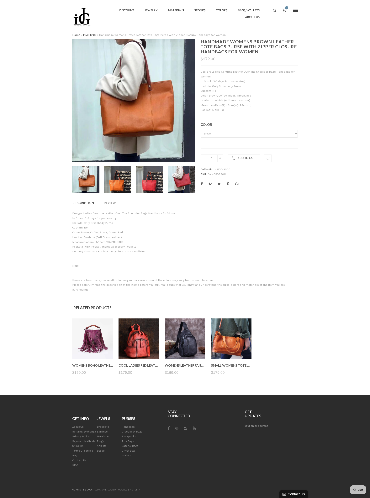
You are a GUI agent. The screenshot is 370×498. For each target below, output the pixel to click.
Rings (100, 441)
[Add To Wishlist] (268, 158)
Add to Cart (247, 158)
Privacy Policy (81, 436)
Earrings (102, 431)
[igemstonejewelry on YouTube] (194, 428)
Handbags (128, 426)
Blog (75, 465)
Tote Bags (128, 441)
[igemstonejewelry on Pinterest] (176, 428)
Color (206, 125)
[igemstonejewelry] (82, 17)
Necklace (102, 436)
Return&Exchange (84, 431)
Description (83, 203)
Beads (101, 450)
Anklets (102, 446)
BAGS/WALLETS (249, 10)
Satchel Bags (130, 446)
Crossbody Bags (132, 431)
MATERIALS (176, 10)
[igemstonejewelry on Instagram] (185, 428)
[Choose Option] (92, 349)
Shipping (77, 446)
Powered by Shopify (128, 489)
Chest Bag (128, 450)
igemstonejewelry (105, 489)
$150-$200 (90, 35)
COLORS (221, 10)
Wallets (126, 455)
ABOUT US (252, 17)
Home (76, 35)
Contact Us (79, 460)
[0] (284, 11)
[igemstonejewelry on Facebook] (169, 428)
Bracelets (103, 426)
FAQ (74, 455)
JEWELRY (151, 10)
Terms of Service (82, 450)
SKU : (204, 174)
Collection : (208, 169)
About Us (78, 426)
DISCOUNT (126, 10)
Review (110, 203)
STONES (199, 10)
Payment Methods (83, 441)
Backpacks (129, 436)
